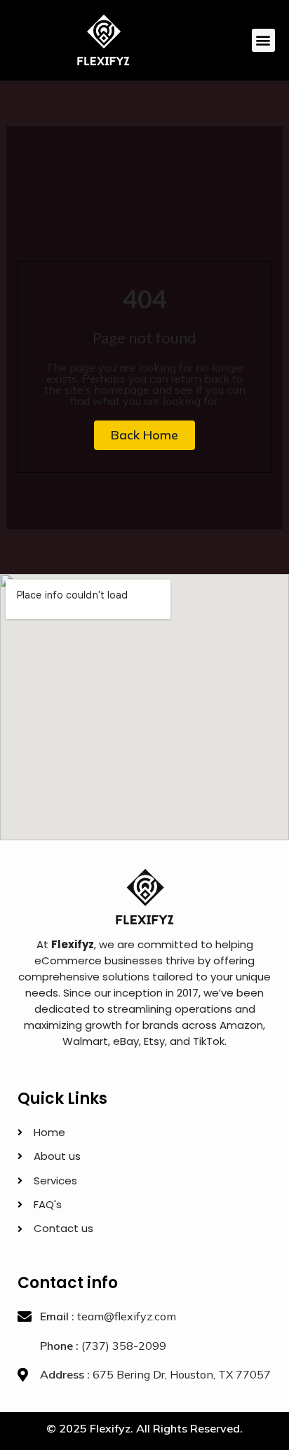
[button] (263, 40)
